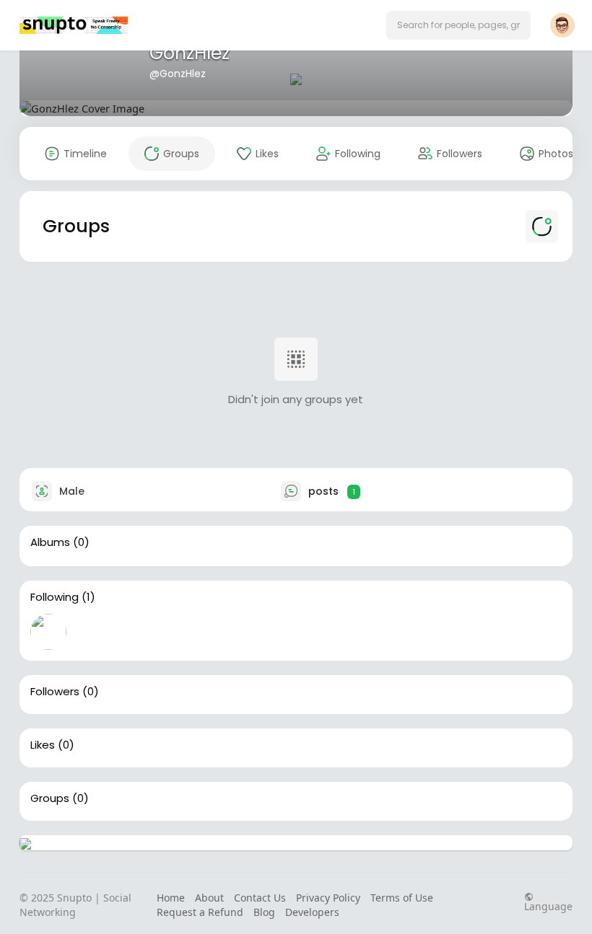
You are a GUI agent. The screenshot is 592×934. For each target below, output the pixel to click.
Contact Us (260, 897)
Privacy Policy (328, 897)
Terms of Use (401, 897)
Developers (312, 912)
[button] (458, 25)
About (209, 897)
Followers (54, 691)
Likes (42, 745)
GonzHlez (189, 53)
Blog (264, 912)
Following (54, 597)
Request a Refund (200, 912)
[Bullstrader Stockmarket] (48, 632)
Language (548, 905)
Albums (50, 542)
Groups (49, 798)
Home (171, 897)
